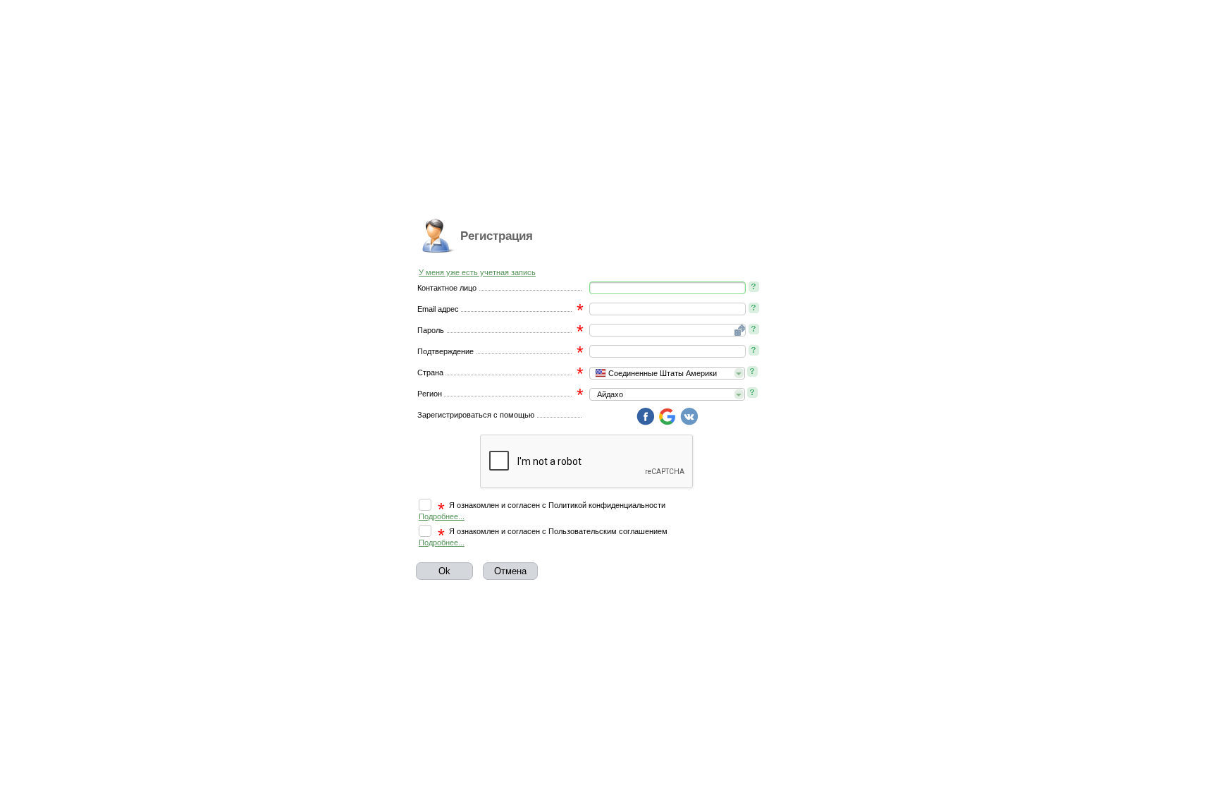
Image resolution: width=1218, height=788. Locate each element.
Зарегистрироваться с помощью (475, 415)
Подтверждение (445, 351)
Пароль (430, 330)
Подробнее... (442, 516)
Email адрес (438, 309)
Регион (429, 393)
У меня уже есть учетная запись (477, 272)
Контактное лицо (446, 288)
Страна (430, 372)
